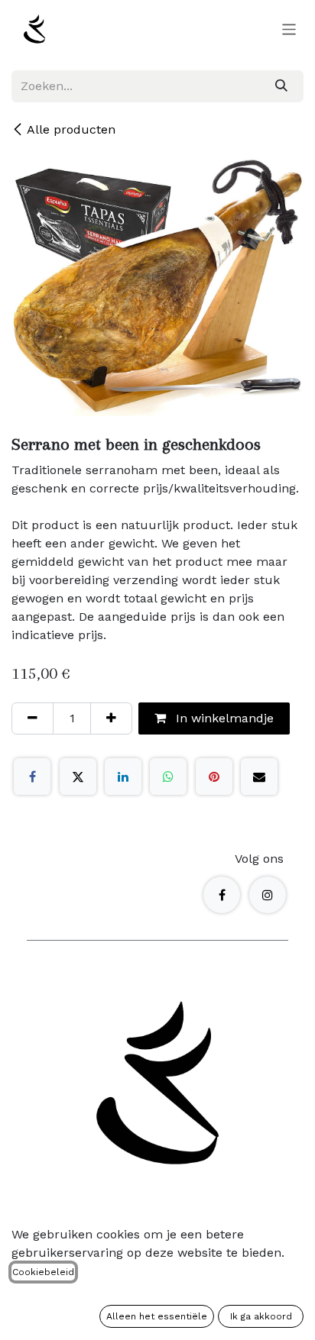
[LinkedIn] (123, 776)
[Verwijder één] (32, 718)
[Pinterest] (214, 776)
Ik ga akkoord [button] (261, 1316)
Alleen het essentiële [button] (156, 1316)
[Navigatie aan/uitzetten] (289, 29)
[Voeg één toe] (111, 718)
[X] (78, 776)
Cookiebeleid (43, 1272)
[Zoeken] (281, 86)
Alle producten (71, 129)
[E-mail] (259, 776)
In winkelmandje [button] (223, 718)
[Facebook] (32, 776)
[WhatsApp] (168, 776)
